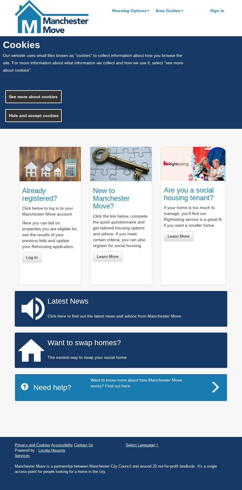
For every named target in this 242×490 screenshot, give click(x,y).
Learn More (108, 256)
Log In (32, 257)
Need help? (52, 387)
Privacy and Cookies (32, 445)
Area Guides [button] (168, 10)
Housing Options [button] (129, 10)
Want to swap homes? (84, 342)
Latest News (68, 301)
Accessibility (62, 445)
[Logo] (62, 16)
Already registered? (39, 194)
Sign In (217, 10)
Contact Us (83, 445)
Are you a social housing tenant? (189, 194)
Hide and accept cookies (34, 115)
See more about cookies (33, 96)
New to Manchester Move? (111, 198)
